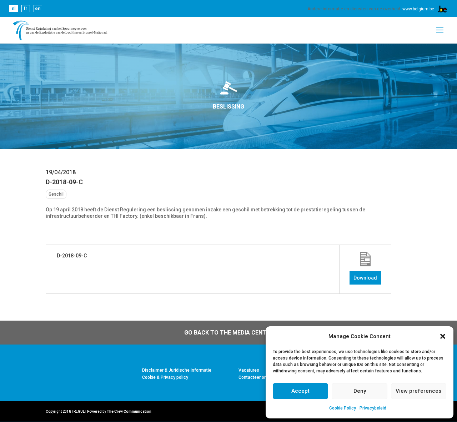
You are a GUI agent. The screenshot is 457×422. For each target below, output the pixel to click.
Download (365, 278)
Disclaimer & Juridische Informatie (176, 370)
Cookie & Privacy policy (165, 377)
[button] (442, 336)
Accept (300, 391)
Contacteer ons (253, 377)
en (37, 8)
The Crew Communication (129, 411)
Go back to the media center (228, 332)
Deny (359, 391)
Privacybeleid (373, 408)
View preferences (418, 391)
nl (13, 8)
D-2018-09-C (72, 255)
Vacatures (248, 370)
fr (25, 8)
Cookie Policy (342, 408)
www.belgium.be (418, 8)
